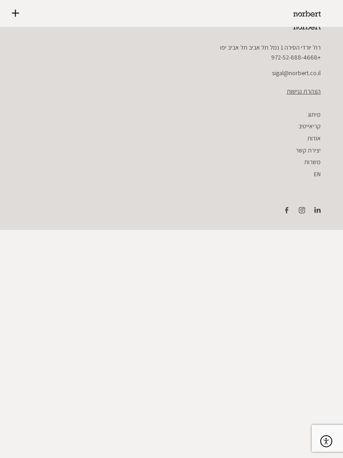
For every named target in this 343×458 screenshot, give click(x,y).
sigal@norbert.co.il (296, 73)
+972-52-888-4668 (296, 57)
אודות (314, 138)
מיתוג (314, 114)
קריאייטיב (309, 126)
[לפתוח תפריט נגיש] (326, 441)
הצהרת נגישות (304, 91)
